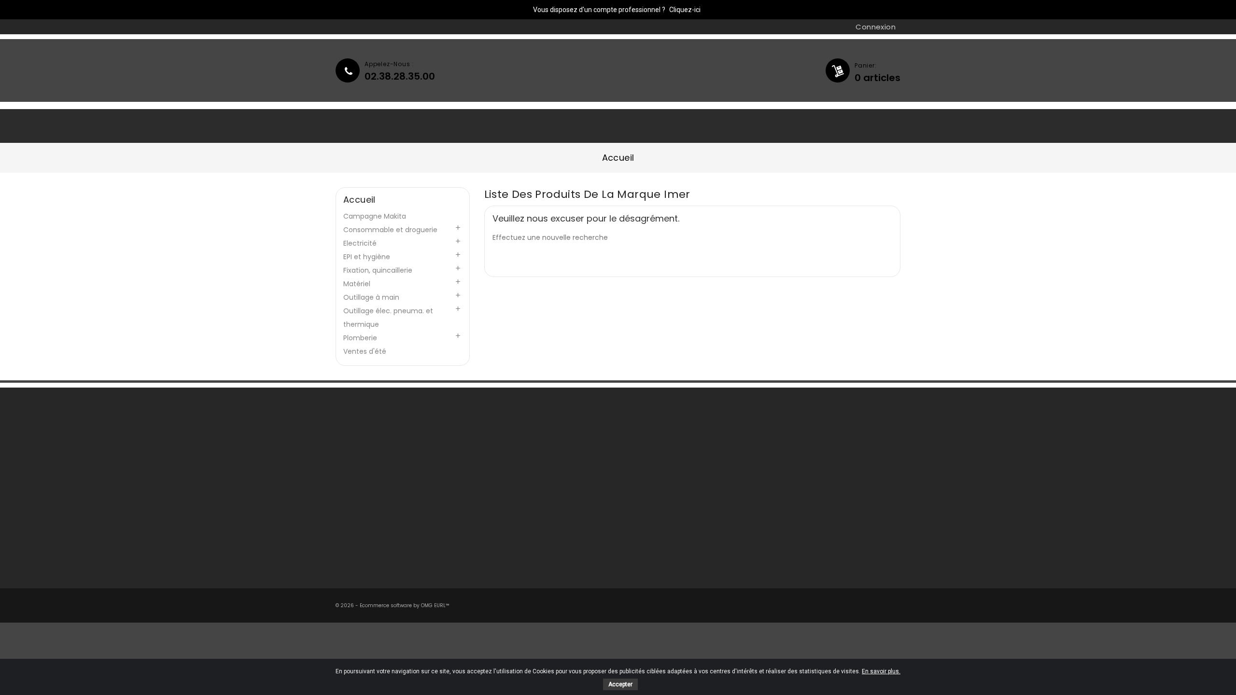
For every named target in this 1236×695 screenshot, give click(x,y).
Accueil (361, 125)
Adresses (648, 507)
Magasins (504, 534)
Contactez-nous (372, 453)
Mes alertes (652, 521)
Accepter (620, 684)
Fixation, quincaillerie (377, 270)
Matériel (356, 284)
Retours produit (659, 467)
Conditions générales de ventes (544, 480)
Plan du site (508, 548)
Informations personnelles (678, 453)
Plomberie (360, 338)
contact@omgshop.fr (824, 518)
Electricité (360, 243)
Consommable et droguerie (390, 230)
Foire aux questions (377, 467)
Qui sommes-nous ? (441, 125)
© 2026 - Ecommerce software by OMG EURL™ (392, 605)
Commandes (655, 480)
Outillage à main (371, 297)
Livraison (503, 453)
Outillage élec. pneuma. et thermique (388, 317)
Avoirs (642, 494)
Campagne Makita (374, 216)
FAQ (514, 125)
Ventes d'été (364, 351)
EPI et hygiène (366, 257)
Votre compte (661, 431)
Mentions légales (517, 467)
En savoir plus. (881, 671)
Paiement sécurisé (521, 507)
